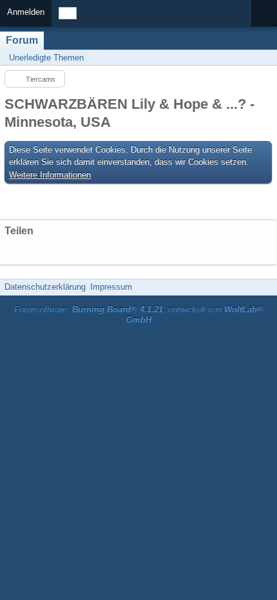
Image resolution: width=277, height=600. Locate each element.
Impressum (111, 287)
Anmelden (25, 12)
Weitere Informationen (50, 175)
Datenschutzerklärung (45, 287)
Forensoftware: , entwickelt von (138, 315)
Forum (22, 40)
